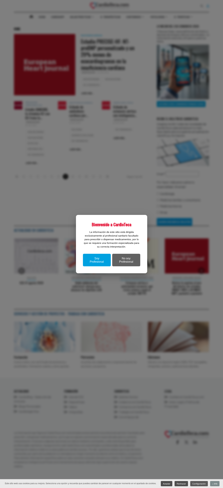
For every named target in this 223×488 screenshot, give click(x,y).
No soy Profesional (126, 260)
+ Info (214, 483)
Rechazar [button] (181, 483)
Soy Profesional (97, 260)
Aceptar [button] (166, 483)
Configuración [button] (199, 483)
